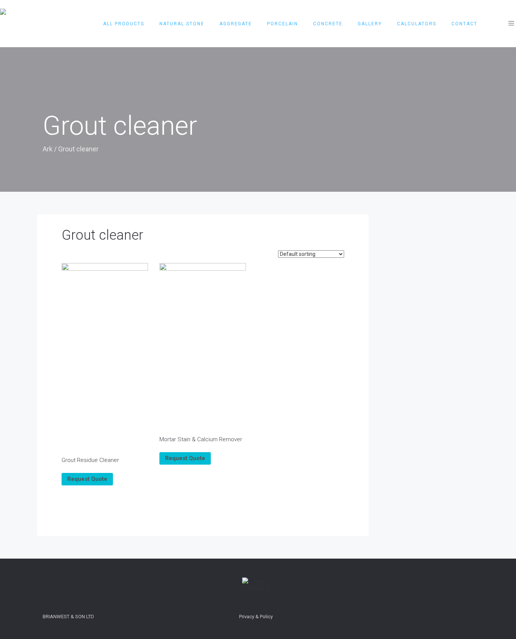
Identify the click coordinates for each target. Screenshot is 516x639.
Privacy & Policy (256, 616)
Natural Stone (181, 23)
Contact (464, 23)
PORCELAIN (282, 23)
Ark (48, 149)
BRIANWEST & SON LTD (68, 616)
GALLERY (370, 23)
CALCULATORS (416, 23)
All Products (123, 23)
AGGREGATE (235, 23)
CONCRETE (328, 23)
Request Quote (87, 479)
